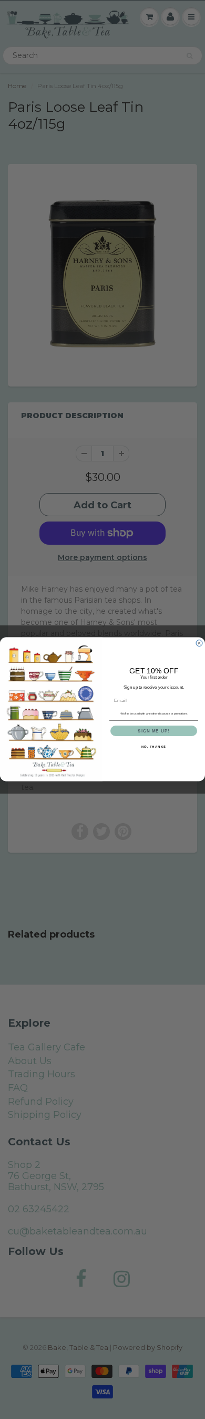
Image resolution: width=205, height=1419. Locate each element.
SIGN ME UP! (154, 731)
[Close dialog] (199, 643)
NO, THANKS (154, 747)
